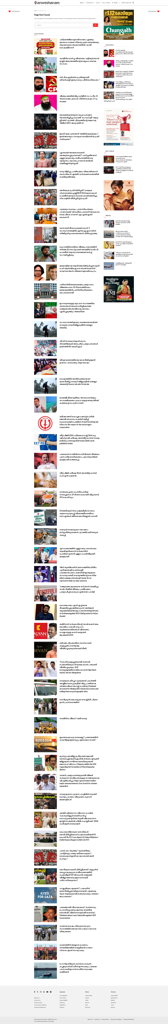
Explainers (63, 1005)
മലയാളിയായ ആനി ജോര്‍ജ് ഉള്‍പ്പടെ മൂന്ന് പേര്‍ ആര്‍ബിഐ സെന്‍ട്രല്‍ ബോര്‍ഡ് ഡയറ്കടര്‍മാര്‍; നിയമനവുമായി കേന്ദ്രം (79, 268)
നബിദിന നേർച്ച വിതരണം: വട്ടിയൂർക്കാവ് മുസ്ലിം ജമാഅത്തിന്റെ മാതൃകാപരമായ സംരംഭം (79, 61)
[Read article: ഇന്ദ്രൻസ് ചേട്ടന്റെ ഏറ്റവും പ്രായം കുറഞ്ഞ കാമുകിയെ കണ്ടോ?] (109, 245)
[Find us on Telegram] (50, 992)
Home (35, 10)
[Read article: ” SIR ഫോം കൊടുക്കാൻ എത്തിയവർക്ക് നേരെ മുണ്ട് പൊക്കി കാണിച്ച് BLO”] (109, 255)
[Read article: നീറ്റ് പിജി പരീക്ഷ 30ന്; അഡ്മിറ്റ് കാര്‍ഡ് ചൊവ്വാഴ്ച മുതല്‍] (45, 480)
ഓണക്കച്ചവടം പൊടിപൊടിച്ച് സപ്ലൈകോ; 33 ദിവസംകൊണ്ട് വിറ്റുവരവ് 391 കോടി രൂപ (79, 494)
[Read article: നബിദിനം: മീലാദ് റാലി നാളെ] (45, 725)
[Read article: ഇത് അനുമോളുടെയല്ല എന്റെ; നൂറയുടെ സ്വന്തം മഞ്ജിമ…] (109, 224)
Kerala (87, 998)
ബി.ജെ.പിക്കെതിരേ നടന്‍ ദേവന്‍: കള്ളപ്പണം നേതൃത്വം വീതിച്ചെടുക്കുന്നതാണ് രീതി (75, 646)
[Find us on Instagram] (41, 992)
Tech (112, 1005)
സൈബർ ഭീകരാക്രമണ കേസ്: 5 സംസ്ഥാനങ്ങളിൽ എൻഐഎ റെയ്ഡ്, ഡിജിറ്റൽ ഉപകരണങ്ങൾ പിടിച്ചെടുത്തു (78, 231)
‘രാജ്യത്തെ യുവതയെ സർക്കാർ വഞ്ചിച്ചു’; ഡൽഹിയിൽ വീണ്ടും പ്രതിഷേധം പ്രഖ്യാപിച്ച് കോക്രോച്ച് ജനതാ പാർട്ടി (79, 589)
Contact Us (37, 1000)
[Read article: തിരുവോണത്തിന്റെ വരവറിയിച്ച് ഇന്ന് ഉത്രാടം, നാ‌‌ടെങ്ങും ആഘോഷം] (45, 367)
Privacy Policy (38, 1002)
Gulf (97, 2)
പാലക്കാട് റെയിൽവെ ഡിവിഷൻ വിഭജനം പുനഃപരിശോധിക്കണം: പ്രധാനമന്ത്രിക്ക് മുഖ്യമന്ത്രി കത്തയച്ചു (79, 457)
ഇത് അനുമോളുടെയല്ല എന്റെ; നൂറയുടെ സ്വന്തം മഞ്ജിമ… (122, 222)
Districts (90, 2)
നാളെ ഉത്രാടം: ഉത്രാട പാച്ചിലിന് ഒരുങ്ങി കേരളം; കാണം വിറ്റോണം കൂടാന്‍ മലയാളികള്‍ (78, 797)
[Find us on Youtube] (47, 992)
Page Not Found (42, 10)
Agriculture (114, 998)
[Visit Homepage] (47, 2)
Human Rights (64, 1000)
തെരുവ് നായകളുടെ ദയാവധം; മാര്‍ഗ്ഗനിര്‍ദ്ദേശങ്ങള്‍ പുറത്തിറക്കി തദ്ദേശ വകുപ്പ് (78, 532)
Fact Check (106, 2)
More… (116, 2)
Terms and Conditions (40, 1005)
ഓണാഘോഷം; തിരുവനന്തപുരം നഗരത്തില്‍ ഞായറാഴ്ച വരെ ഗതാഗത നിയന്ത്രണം (77, 929)
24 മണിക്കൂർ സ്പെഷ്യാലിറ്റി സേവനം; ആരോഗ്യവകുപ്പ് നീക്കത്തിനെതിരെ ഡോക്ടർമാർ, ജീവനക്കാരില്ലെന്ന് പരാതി (78, 513)
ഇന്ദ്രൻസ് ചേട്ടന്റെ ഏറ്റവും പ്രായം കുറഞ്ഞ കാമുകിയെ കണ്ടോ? (124, 243)
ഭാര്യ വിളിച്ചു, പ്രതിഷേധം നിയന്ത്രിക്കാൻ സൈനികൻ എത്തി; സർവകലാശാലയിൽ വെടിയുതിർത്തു (79, 174)
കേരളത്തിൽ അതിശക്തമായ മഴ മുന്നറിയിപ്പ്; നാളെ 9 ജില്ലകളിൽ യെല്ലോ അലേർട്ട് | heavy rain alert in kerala (78, 381)
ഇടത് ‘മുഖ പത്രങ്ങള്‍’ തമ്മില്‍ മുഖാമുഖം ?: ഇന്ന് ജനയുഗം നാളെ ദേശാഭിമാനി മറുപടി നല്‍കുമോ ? (79, 136)
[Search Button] (133, 2)
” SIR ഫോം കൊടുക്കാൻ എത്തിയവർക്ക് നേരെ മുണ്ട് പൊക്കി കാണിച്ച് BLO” (124, 254)
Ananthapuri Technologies (48, 1021)
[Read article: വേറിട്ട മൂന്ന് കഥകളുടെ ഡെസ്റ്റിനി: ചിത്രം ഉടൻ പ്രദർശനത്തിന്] (45, 706)
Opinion (62, 1007)
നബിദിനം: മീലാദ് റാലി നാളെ (73, 718)
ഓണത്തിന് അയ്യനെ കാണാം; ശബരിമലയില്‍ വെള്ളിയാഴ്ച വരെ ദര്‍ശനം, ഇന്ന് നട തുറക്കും (75, 947)
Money (113, 1007)
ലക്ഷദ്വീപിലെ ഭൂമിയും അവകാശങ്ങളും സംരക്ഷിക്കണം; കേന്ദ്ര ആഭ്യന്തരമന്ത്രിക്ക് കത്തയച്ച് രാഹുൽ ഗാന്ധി (79, 400)
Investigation (126, 2)
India (86, 1000)
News (81, 2)
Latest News (88, 995)
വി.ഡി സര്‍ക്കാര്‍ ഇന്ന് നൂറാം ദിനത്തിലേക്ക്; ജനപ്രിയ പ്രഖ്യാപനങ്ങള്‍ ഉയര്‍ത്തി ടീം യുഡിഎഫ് (78, 344)
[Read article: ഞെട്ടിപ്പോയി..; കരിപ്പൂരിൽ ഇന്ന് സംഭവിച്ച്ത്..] (109, 266)
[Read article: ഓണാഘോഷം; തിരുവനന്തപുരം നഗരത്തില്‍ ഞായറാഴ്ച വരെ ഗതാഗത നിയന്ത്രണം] (45, 933)
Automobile (114, 995)
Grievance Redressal (40, 1007)
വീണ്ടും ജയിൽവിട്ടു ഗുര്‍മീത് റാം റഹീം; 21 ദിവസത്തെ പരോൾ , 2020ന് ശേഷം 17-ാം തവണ (78, 99)
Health (113, 1000)
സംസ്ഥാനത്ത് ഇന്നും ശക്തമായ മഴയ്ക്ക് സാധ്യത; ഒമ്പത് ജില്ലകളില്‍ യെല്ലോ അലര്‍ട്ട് (78, 325)
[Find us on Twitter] (37, 992)
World (87, 1002)
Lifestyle (113, 1002)
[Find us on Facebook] (34, 992)
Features (62, 1002)
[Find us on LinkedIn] (44, 992)
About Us (36, 998)
